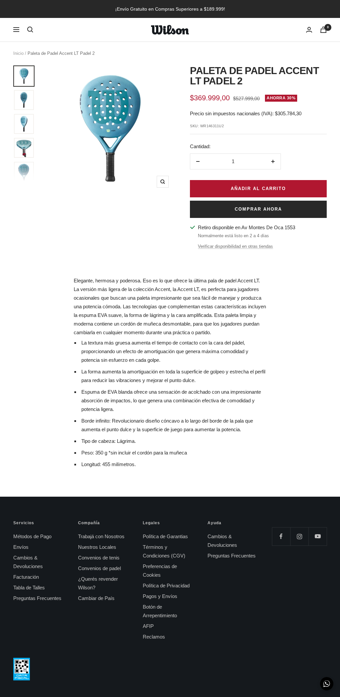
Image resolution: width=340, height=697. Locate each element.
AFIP (148, 626)
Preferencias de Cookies (160, 570)
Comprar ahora (258, 209)
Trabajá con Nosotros (101, 536)
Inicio (18, 53)
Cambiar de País (96, 598)
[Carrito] (323, 30)
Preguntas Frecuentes (37, 598)
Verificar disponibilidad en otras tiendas (235, 246)
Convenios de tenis (99, 557)
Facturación (26, 577)
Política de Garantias (165, 536)
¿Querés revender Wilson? (98, 583)
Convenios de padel (99, 568)
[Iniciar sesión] (309, 30)
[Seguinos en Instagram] (299, 536)
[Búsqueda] (30, 30)
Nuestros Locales (97, 547)
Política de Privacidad (166, 585)
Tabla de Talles (29, 587)
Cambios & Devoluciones (28, 562)
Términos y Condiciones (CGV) (164, 551)
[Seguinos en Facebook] (281, 536)
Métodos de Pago (32, 536)
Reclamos (154, 637)
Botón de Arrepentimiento (160, 611)
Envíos (21, 547)
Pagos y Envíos (160, 596)
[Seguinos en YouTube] (317, 536)
